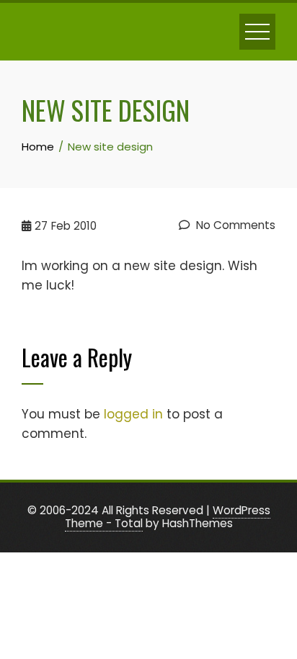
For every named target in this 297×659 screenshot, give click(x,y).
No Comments (234, 225)
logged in (133, 414)
